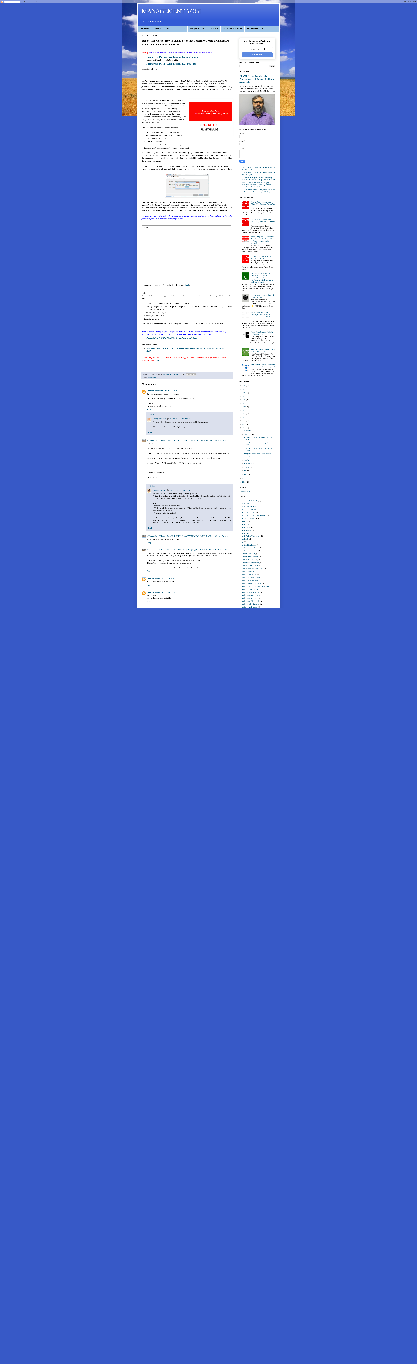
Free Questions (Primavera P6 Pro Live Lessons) (258, 792)
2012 (244, 482)
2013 (244, 478)
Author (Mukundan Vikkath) (251, 577)
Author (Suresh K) (248, 610)
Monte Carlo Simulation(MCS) (252, 898)
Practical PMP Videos (249, 1102)
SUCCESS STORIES (232, 28)
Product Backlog (247, 1134)
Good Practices (247, 800)
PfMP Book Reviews (249, 972)
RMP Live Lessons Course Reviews (254, 1208)
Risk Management (248, 1179)
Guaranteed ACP (247, 803)
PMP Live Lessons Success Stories (254, 1078)
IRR (243, 842)
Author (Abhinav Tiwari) (250, 548)
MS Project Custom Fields (251, 927)
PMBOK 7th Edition (249, 1010)
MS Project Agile (248, 921)
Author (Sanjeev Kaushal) (251, 595)
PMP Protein (246, 1084)
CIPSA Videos (247, 715)
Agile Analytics (247, 524)
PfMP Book (246, 969)
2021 (244, 403)
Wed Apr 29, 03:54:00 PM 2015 (180, 490)
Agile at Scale (246, 530)
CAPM (244, 657)
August (247, 467)
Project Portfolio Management (252, 1149)
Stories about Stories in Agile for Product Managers (262, 333)
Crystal (244, 736)
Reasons (244, 1161)
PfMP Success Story (249, 992)
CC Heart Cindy (153, 608)
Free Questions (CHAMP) (251, 771)
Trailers (244, 1267)
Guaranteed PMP (247, 815)
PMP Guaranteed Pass (249, 1072)
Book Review (246, 645)
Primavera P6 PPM (248, 1120)
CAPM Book (246, 663)
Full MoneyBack (247, 797)
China (244, 704)
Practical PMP (246, 1099)
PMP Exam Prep (247, 1066)
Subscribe (257, 54)
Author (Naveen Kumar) (250, 580)
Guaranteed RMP (248, 818)
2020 (244, 406)
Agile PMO (246, 533)
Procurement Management (251, 1131)
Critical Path (246, 727)
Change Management (249, 698)
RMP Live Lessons (248, 1205)
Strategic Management (249, 1250)
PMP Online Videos (249, 1081)
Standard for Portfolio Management (254, 1244)
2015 (244, 424)
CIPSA (244, 706)
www (149, 883)
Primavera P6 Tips (248, 1122)
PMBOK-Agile (247, 1016)
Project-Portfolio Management (252, 1152)
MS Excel (245, 901)
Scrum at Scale (247, 1229)
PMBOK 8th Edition (249, 1013)
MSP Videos (246, 942)
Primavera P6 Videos (249, 1125)
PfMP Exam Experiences (250, 975)
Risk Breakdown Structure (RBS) (253, 1176)
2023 (244, 396)
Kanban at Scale (247, 853)
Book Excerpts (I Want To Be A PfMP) (255, 636)
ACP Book (245, 503)
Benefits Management (249, 619)
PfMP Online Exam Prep (250, 987)
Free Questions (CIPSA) (250, 774)
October (247, 460)
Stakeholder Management (250, 1241)
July (245, 470)
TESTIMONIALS (255, 28)
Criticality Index (247, 733)
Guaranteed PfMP (248, 812)
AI (242, 542)
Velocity (244, 1279)
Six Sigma (245, 1235)
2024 (244, 392)
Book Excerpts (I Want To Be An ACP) (255, 642)
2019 (244, 410)
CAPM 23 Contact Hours (250, 660)
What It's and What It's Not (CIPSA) (254, 1294)
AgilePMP (245, 539)
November (248, 434)
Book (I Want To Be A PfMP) (252, 625)
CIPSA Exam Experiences (251, 709)
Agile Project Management (251, 536)
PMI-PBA (245, 1037)
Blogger (226, 1339)
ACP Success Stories (249, 518)
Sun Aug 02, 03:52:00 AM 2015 (171, 608)
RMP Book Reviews (249, 1193)
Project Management (249, 1146)
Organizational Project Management (254, 951)
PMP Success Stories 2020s (251, 1090)
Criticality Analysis (248, 730)
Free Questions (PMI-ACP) (251, 777)
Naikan (244, 945)
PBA (243, 957)
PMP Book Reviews (249, 1060)
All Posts (145, 28)
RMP (243, 1182)
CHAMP (245, 689)
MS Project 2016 (247, 913)
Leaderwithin (152, 755)
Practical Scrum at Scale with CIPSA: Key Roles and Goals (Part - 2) (258, 168)
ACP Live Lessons (248, 512)
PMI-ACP (245, 1022)
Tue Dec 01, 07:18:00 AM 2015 (180, 771)
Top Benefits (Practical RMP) (252, 1259)
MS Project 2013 (247, 910)
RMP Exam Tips (247, 1202)
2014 (244, 427)
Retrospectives (247, 1173)
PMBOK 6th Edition (249, 1007)
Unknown (150, 390)
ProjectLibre (246, 1155)
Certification (246, 678)
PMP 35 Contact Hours (250, 1052)
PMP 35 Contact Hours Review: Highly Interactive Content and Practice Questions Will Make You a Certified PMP (258, 184)
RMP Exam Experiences (250, 1196)
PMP (243, 1049)
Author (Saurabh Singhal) (250, 601)
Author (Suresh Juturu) (249, 607)
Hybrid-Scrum (247, 833)
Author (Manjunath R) (249, 574)
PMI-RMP (245, 1046)
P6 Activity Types (248, 954)
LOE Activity (246, 868)
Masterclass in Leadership (250, 886)
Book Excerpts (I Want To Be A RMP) (255, 639)
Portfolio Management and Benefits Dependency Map (263, 296)
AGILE (181, 28)
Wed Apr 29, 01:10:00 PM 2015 (217, 440)
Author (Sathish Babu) (249, 598)
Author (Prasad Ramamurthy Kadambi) (255, 586)
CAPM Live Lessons (249, 672)
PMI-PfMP (245, 1040)
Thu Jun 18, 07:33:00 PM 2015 (165, 592)
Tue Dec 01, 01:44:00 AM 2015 (169, 755)
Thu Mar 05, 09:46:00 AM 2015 (166, 390)
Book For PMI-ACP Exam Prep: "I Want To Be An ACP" (263, 350)
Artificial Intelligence (249, 545)
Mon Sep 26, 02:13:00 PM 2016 (164, 827)
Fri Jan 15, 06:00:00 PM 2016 (172, 716)
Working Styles (247, 1300)
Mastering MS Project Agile (251, 892)
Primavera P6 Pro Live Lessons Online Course (172, 57)
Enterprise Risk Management (251, 757)
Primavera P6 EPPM (249, 1114)
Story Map (245, 1247)
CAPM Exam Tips (248, 669)
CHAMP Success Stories (250, 695)
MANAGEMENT (198, 28)
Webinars (245, 1291)
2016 (244, 420)
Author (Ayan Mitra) (249, 554)
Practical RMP (247, 1105)
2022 (244, 399)
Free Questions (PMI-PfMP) (251, 783)
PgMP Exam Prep (248, 1001)
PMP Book (245, 1057)
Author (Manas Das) (249, 571)
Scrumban (245, 1232)
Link (187, 284)
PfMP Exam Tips (248, 981)
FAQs (244, 766)
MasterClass (246, 883)
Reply (149, 409)
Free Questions (247, 769)
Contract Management (249, 724)
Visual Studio (246, 1285)
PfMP (244, 966)
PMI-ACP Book (247, 1025)
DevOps (244, 742)
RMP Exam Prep (247, 1199)
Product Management (249, 1137)
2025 (244, 389)
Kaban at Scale (247, 848)
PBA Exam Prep (247, 960)
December (248, 431)
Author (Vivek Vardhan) (250, 616)
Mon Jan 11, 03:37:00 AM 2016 (166, 788)
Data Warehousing (248, 739)
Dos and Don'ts (247, 745)
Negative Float (247, 948)
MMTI (149, 827)
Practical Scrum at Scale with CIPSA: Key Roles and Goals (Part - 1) (258, 173)
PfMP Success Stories (249, 989)
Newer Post (146, 933)
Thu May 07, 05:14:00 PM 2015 (217, 536)
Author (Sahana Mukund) (250, 592)
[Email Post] (183, 374)
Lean (243, 862)
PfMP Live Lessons (248, 983)
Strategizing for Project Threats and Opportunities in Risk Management (263, 365)
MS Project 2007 (247, 904)
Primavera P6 (152, 378)
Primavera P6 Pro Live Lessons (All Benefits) (171, 63)
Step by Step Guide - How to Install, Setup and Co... (258, 438)
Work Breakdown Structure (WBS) (254, 1297)
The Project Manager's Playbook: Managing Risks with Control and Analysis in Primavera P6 (258, 178)
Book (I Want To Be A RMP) (252, 630)
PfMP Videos (246, 995)
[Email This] (187, 374)
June (246, 474)
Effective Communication (250, 751)
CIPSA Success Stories (249, 712)
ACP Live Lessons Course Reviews (254, 515)
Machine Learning (248, 871)
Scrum (244, 1226)
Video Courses (247, 1282)
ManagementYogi (248, 877)
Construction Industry (249, 721)
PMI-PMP (245, 1043)
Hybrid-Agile (246, 824)
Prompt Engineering (248, 1158)
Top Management (248, 1261)
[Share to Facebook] (193, 374)
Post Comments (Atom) (159, 937)
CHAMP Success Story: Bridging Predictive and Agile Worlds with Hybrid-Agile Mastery (257, 79)
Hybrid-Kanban (247, 830)
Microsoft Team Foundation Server (254, 895)
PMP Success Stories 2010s (251, 1087)
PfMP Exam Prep (248, 978)
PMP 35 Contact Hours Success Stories (255, 1054)
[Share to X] (191, 374)
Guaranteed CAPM (248, 806)
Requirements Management (251, 1164)
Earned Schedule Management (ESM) (255, 748)
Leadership (245, 859)
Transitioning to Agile (249, 1270)
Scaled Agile (246, 1214)
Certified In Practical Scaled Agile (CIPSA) (256, 686)
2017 (244, 417)
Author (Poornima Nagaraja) (251, 583)
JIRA (243, 845)
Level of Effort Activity (250, 865)
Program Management (249, 1143)
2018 (244, 413)
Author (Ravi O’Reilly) (250, 589)
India (243, 839)
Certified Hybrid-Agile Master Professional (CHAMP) (256, 682)
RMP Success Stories (249, 1211)
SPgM (244, 1238)
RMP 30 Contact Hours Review (253, 1187)
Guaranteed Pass (247, 809)
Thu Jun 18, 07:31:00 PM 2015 (165, 578)
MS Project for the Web (250, 930)
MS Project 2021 (247, 918)
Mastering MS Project (249, 889)
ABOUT (157, 28)
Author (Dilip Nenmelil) (250, 556)
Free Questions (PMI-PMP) (251, 786)
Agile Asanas (246, 527)
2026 (244, 385)
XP (243, 1303)
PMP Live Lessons (248, 1075)
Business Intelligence (249, 648)
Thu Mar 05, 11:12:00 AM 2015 (180, 418)
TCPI (243, 1256)
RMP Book (246, 1191)
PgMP (244, 998)
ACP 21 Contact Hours (250, 500)
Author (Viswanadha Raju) (251, 613)
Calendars (245, 654)
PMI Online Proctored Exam (251, 1019)
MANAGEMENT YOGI (171, 11)
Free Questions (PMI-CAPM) (252, 780)
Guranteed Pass (247, 821)
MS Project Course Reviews (251, 924)
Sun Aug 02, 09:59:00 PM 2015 (175, 700)
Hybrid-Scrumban (248, 836)
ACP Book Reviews (249, 506)
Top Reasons (246, 1264)
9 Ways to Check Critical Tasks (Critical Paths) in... (257, 454)
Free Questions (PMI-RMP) (251, 789)
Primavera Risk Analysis (250, 1128)
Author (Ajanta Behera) (250, 551)
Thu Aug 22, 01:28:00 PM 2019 (166, 870)
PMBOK (245, 1004)
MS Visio (245, 939)
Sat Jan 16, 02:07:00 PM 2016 (179, 736)
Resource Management (249, 1170)
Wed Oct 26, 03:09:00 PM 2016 (166, 841)
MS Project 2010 (247, 907)
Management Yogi (159, 418)
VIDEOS (169, 28)
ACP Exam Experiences (250, 509)
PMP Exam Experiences (250, 1063)
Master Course (247, 880)
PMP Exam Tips (247, 1069)
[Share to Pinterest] (195, 374)
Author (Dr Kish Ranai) (250, 559)
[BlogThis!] (189, 374)
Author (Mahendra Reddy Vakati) (253, 568)
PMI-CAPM (246, 1034)
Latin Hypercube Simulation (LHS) (254, 856)
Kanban (244, 850)
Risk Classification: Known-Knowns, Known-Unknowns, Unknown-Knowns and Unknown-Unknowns (263, 315)
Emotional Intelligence (249, 754)
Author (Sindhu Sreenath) (250, 604)
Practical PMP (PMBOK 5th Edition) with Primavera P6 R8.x (171, 338)
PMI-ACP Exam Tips (249, 1031)
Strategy (244, 1253)
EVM (244, 763)
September (248, 463)
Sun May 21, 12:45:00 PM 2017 (172, 806)
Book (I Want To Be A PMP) (252, 627)
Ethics (244, 760)
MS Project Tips (247, 936)
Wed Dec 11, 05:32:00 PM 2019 (162, 884)
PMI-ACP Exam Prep (249, 1028)
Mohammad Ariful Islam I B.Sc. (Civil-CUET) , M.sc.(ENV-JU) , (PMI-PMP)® (176, 440)
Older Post (228, 933)
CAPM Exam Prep (248, 666)
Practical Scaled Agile (249, 1108)
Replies (152, 414)
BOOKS (214, 28)
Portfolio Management (249, 1096)
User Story (245, 1276)
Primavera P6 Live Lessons (251, 1117)
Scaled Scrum (246, 1220)
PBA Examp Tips (248, 963)
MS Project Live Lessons (250, 933)
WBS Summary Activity (250, 1288)
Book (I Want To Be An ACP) (252, 633)
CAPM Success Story (249, 675)
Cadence (245, 651)
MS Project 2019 (247, 915)
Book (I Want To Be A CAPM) (252, 621)
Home (188, 933)
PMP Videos (246, 1093)
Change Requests (248, 700)
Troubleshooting (247, 1273)
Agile (243, 521)
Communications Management (252, 718)
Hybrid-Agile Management (251, 827)
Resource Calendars (248, 1167)
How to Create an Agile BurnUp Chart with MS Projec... (259, 444)
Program (244, 1140)
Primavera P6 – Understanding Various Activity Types (261, 257)
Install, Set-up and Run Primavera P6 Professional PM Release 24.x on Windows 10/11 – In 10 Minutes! (262, 239)
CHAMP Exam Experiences (251, 692)
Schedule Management (249, 1223)
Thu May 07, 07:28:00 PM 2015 (217, 550)
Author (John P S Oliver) (250, 565)
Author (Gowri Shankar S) (251, 562)
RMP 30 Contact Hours (250, 1185)
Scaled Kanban (247, 1217)
